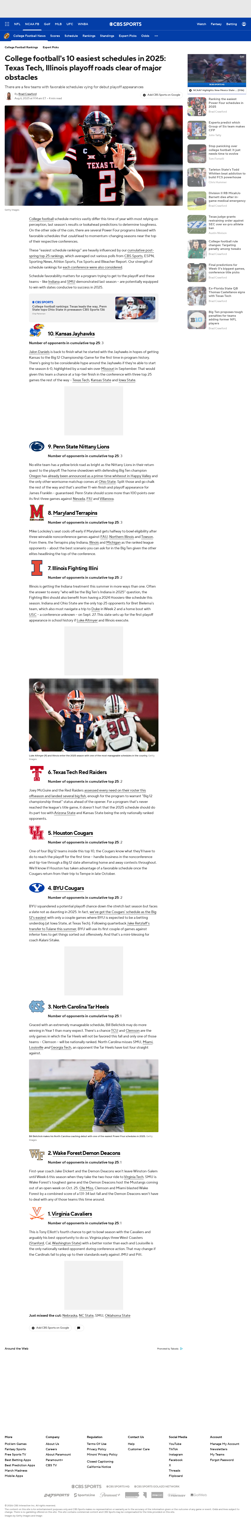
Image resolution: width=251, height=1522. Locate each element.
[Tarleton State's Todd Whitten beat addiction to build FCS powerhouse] (196, 177)
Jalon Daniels (39, 352)
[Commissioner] (136, 1494)
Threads (174, 1471)
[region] (217, 70)
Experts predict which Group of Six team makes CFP (227, 126)
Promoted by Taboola (167, 1348)
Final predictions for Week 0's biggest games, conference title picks (227, 268)
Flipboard (176, 1476)
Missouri (107, 369)
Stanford (37, 1243)
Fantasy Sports (15, 1449)
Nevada (79, 499)
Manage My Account (224, 1444)
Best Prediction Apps (20, 1465)
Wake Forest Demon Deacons (86, 1153)
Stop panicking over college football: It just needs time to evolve (224, 150)
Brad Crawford (27, 94)
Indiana (54, 281)
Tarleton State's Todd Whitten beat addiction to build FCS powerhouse (227, 173)
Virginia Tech (134, 1177)
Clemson (133, 1030)
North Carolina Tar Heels (81, 1006)
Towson (147, 537)
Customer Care (139, 1449)
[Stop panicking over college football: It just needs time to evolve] (196, 153)
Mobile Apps (14, 1476)
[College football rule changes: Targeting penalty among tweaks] (196, 249)
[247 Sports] (56, 1494)
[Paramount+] (110, 1494)
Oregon (35, 476)
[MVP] (157, 1494)
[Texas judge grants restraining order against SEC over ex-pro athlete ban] (196, 224)
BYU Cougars (68, 888)
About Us (52, 1444)
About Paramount (58, 1454)
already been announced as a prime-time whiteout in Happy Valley (99, 476)
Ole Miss (86, 1188)
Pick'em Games (15, 1444)
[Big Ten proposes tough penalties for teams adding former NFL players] (196, 319)
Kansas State (101, 380)
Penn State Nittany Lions (81, 446)
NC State (86, 1315)
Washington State (66, 1243)
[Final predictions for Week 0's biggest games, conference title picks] (196, 272)
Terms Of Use (96, 1444)
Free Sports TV (15, 1454)
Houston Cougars (73, 833)
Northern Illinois (121, 537)
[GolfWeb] (199, 1495)
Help (131, 1444)
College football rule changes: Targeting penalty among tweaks (225, 245)
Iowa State (127, 380)
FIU (89, 499)
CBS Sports (133, 256)
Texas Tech (80, 380)
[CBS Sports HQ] (117, 1486)
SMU (71, 281)
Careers (51, 1449)
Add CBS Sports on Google (163, 95)
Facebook (176, 1460)
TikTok (173, 1449)
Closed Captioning (100, 1462)
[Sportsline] (84, 1495)
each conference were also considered (92, 267)
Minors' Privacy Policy (102, 1454)
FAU (104, 537)
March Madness (16, 1471)
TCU (114, 1030)
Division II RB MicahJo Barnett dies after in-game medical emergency (227, 197)
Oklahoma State (117, 1315)
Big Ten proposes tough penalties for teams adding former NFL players (226, 317)
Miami (148, 1042)
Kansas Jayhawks (75, 333)
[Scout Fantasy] (177, 1495)
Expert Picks (51, 47)
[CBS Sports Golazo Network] (157, 1486)
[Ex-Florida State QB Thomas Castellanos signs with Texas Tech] (196, 296)
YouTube (175, 1444)
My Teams (217, 1454)
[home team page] (37, 330)
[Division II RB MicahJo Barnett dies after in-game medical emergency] (196, 200)
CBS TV (51, 1465)
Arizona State (64, 813)
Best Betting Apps (18, 1460)
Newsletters (218, 1449)
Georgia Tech (61, 1047)
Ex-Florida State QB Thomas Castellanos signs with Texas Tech (227, 292)
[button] (156, 35)
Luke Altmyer (87, 620)
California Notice (99, 1467)
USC (32, 614)
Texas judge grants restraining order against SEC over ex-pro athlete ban (226, 222)
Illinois (94, 542)
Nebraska (69, 1315)
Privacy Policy (96, 1449)
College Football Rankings (21, 47)
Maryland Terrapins (75, 513)
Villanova (107, 499)
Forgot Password (222, 1460)
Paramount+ (54, 1460)
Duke (95, 609)
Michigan (113, 542)
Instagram (176, 1454)
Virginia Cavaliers (72, 1213)
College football (41, 219)
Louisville (36, 1047)
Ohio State (107, 481)
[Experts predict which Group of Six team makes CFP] (196, 130)
